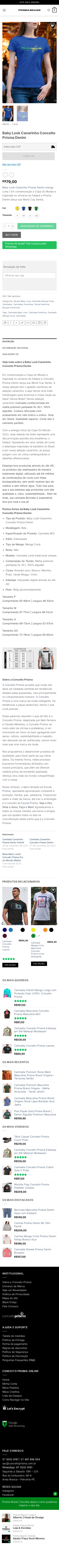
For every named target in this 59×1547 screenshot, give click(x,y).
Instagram (8, 1490)
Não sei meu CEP (11, 164)
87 (10, 1459)
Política (6, 1294)
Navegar (15, 1399)
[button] (4, 10)
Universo (7, 1286)
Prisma (34, 803)
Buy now (12, 234)
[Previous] (2, 930)
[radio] (17, 208)
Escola (25, 803)
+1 (39, 936)
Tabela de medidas (13, 1335)
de (13, 1294)
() (32, 1360)
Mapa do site (10, 1298)
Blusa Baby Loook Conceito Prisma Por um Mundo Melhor (12, 857)
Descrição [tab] (8, 341)
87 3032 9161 (24, 1467)
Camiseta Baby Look (18, 312)
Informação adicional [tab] (15, 348)
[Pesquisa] (49, 10)
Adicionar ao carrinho (37, 226)
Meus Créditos (10, 1391)
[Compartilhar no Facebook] (11, 322)
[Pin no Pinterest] (33, 322)
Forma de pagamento (14, 1343)
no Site (25, 1399)
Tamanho (7, 215)
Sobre (5, 1282)
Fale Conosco (10, 1306)
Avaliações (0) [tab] (10, 354)
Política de (8, 1340)
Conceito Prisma (14, 684)
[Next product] (5, 174)
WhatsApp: (8, 1467)
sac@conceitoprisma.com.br (19, 1463)
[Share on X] (16, 322)
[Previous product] (11, 174)
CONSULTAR (28, 156)
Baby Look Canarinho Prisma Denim (23, 187)
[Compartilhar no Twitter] (22, 322)
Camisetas (7, 304)
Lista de (7, 1395)
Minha (5, 1383)
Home (5, 1379)
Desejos (17, 1395)
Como (5, 1399)
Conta (13, 1383)
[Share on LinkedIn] (39, 322)
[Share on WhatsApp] (5, 322)
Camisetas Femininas (23, 304)
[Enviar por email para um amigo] (28, 322)
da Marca (19, 1286)
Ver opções (10, 965)
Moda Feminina (42, 304)
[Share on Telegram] (45, 322)
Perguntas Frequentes (15, 1360)
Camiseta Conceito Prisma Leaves (6, 945)
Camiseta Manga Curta (43, 301)
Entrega (20, 1340)
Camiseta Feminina (38, 312)
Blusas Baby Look (22, 301)
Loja (15, 124)
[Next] (56, 930)
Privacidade (22, 1294)
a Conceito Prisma (20, 1282)
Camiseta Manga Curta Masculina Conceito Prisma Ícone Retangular (37, 949)
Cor (4, 208)
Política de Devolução (15, 1356)
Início (5, 124)
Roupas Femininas (11, 307)
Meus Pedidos (10, 1387)
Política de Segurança (15, 1351)
